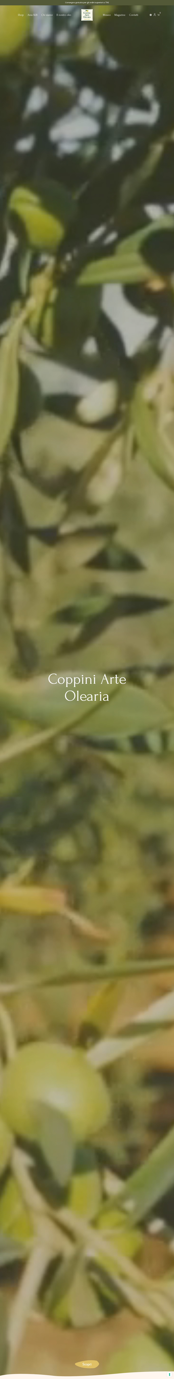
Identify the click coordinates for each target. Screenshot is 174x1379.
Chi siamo (47, 15)
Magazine (120, 15)
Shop (21, 15)
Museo (107, 15)
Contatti (133, 15)
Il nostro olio (64, 15)
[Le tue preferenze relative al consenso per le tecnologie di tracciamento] (169, 1374)
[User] (155, 15)
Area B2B (32, 15)
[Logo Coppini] (87, 15)
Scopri (87, 1364)
